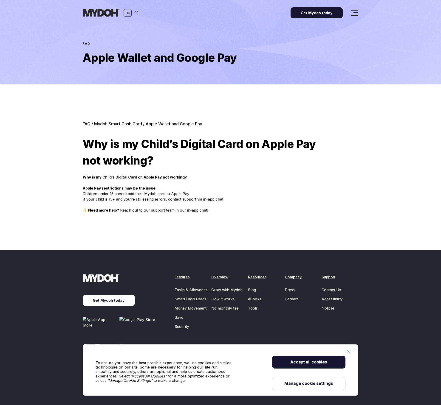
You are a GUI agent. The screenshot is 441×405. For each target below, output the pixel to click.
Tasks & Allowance (191, 290)
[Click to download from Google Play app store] (138, 322)
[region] (220, 370)
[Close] (349, 351)
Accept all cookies (308, 362)
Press (290, 290)
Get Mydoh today (109, 300)
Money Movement (190, 308)
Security (182, 326)
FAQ (87, 43)
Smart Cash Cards (190, 299)
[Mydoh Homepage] (101, 12)
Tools (253, 308)
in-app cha (196, 210)
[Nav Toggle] (354, 12)
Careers (292, 299)
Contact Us (331, 290)
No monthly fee (225, 308)
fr (137, 13)
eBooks (254, 299)
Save (179, 317)
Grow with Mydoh (227, 290)
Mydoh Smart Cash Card (118, 123)
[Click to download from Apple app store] (99, 322)
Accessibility (332, 299)
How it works (223, 299)
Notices (328, 308)
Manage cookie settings (308, 383)
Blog (252, 290)
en (127, 13)
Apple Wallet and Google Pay (174, 123)
